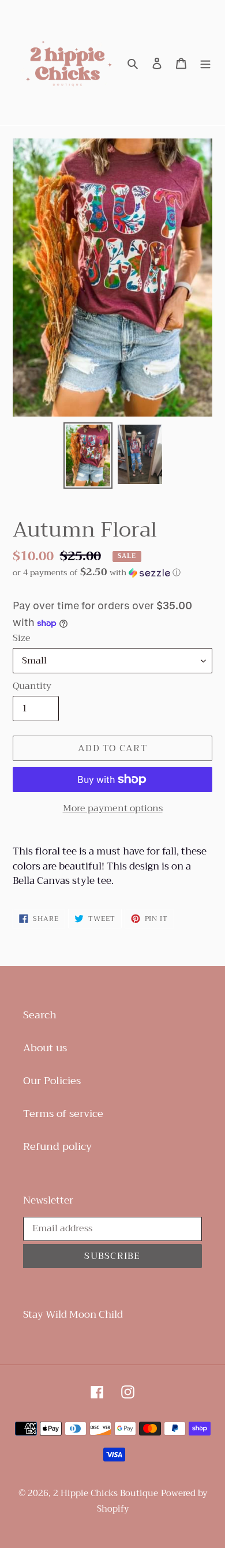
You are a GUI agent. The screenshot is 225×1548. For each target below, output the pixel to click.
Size (22, 638)
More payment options (113, 808)
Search (40, 1015)
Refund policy (57, 1146)
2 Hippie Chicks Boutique (105, 1493)
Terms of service (63, 1113)
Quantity (32, 686)
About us (45, 1048)
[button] (97, 572)
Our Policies (52, 1080)
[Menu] (205, 62)
